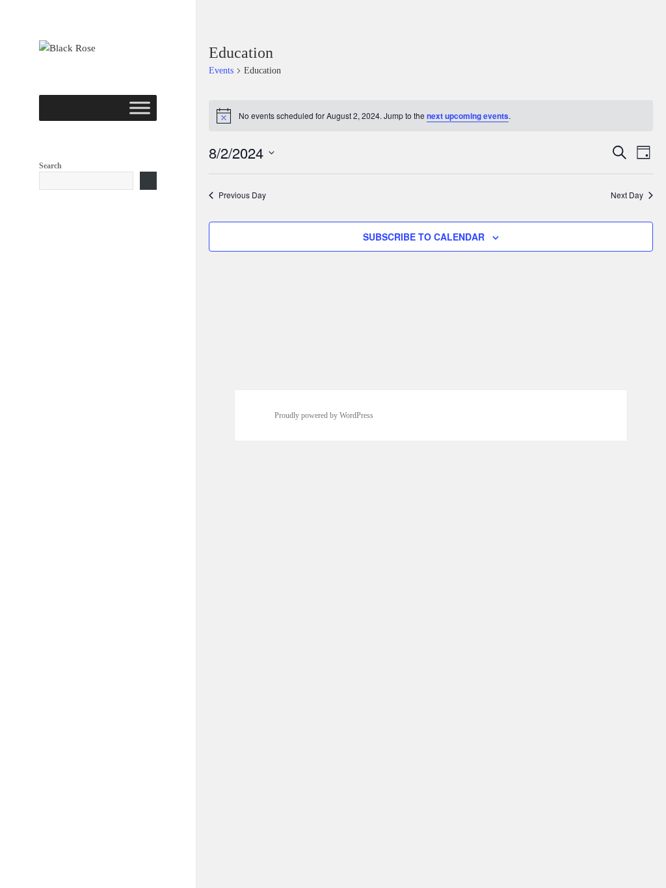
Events (221, 70)
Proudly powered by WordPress (323, 415)
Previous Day (242, 195)
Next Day (627, 195)
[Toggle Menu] (139, 107)
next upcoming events (468, 116)
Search (50, 165)
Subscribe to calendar (424, 236)
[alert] (431, 115)
